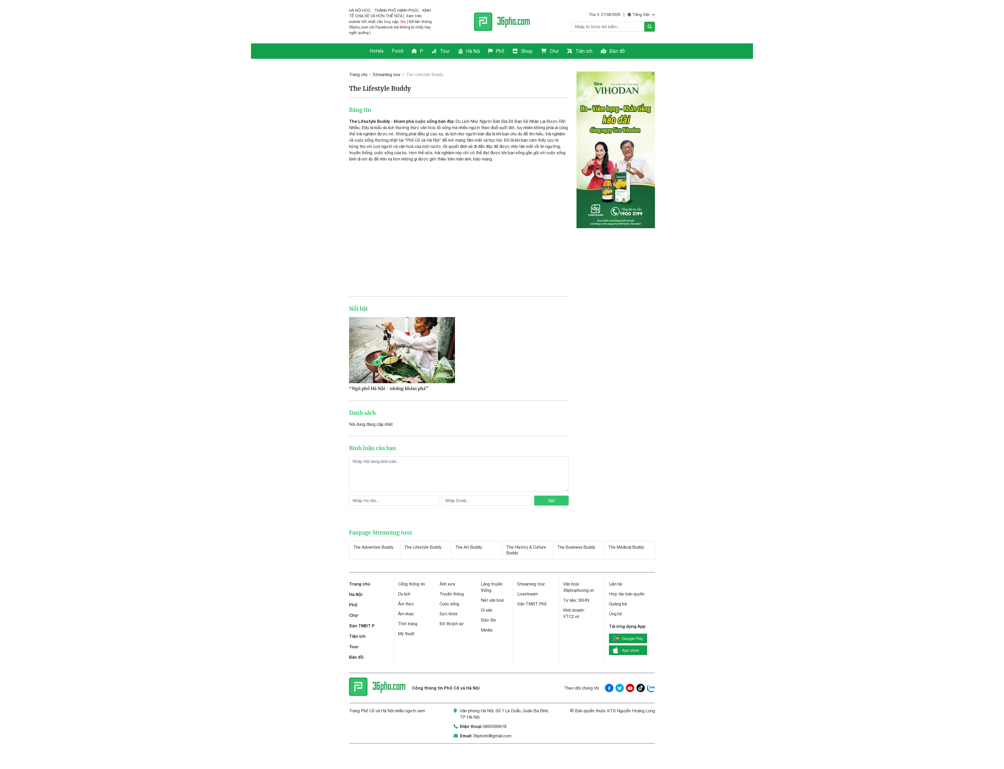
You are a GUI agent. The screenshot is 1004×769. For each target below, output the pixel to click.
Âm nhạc (406, 613)
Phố (499, 51)
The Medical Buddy (626, 547)
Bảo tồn (488, 620)
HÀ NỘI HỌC (359, 10)
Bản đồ (616, 51)
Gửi (551, 500)
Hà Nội (472, 51)
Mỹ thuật (406, 633)
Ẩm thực (406, 603)
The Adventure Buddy (373, 547)
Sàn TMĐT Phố (531, 603)
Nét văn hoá (492, 600)
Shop (526, 51)
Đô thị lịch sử (452, 623)
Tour (444, 51)
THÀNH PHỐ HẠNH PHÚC (396, 10)
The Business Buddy (576, 547)
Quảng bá (618, 603)
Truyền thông (452, 594)
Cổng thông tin (411, 584)
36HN (583, 600)
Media (486, 630)
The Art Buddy (468, 547)
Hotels (377, 51)
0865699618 (494, 726)
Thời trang (407, 623)
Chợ (553, 51)
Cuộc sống (449, 603)
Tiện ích (583, 51)
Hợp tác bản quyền (626, 594)
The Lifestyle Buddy (423, 547)
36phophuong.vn (578, 590)
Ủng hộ (615, 613)
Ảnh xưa (447, 584)
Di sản (486, 610)
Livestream (527, 594)
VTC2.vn (571, 616)
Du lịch (404, 594)
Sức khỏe (449, 613)
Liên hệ (615, 584)
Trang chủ (358, 74)
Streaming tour (387, 74)
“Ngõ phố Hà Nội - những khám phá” (389, 388)
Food (397, 51)
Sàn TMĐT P (362, 625)
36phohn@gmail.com (492, 735)
